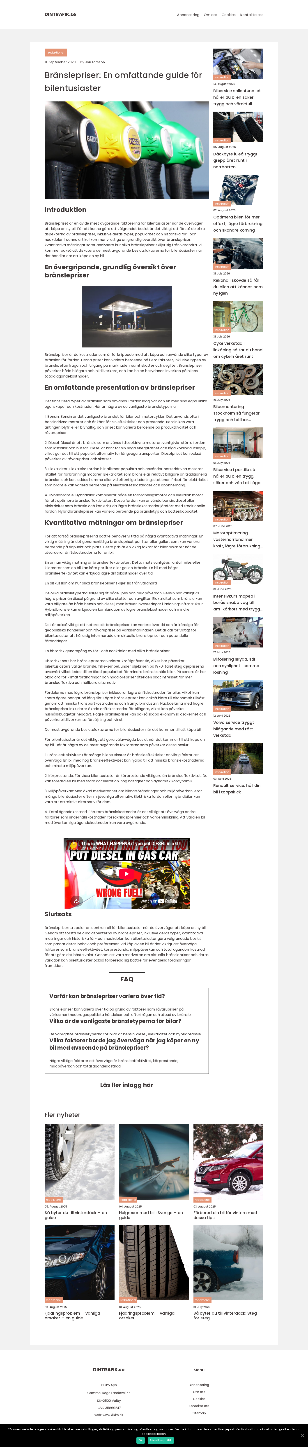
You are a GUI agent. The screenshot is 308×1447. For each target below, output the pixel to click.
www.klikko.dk (113, 1415)
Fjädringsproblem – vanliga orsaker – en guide (72, 1315)
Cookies (229, 14)
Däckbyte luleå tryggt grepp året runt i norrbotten (235, 160)
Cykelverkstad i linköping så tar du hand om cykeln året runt (237, 350)
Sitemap (199, 1413)
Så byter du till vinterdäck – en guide (76, 1215)
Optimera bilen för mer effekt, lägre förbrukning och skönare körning (237, 223)
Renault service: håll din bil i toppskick (236, 789)
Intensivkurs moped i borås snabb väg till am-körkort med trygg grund (236, 602)
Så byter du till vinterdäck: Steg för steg (225, 1315)
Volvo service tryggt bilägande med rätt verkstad (233, 729)
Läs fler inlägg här (126, 1085)
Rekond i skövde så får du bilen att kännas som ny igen (238, 286)
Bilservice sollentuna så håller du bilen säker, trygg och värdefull (236, 97)
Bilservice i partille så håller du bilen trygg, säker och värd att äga (236, 476)
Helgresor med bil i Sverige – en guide (151, 1215)
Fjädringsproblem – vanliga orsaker (147, 1315)
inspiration (222, 77)
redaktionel (56, 52)
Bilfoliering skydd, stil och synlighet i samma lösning (236, 665)
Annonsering (188, 14)
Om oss (210, 14)
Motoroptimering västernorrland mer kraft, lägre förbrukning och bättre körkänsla (236, 539)
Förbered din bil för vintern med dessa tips (225, 1215)
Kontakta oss (251, 14)
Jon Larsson (95, 62)
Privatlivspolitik (161, 1440)
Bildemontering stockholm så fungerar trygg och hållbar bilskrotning (236, 413)
